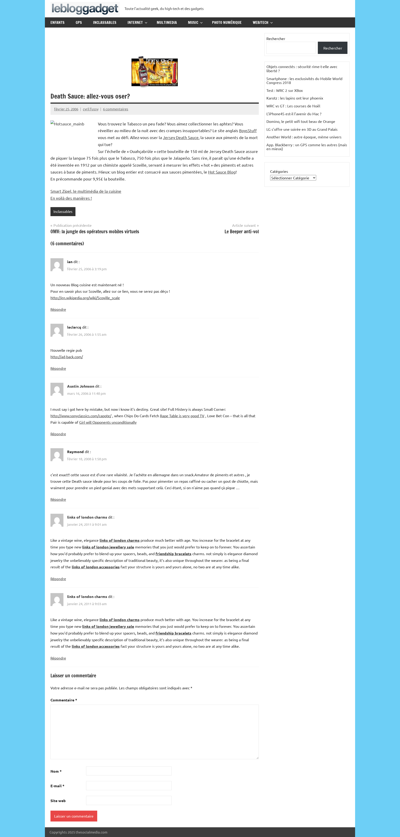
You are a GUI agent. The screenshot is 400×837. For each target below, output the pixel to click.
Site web (58, 800)
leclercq (74, 327)
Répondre (58, 309)
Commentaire (63, 699)
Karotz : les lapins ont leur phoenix (294, 98)
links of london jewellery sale (108, 547)
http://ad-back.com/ (66, 356)
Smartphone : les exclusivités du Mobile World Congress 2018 (304, 80)
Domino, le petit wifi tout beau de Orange (300, 121)
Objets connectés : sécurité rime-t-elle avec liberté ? (301, 68)
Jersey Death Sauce (181, 137)
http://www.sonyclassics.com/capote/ (80, 415)
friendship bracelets (173, 553)
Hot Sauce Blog (222, 171)
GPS (79, 22)
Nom (56, 771)
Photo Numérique (227, 22)
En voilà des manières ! (71, 198)
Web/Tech (260, 22)
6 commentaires (115, 109)
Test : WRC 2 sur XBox (284, 90)
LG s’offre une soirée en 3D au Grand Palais (302, 129)
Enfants (57, 22)
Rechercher (275, 38)
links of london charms (87, 517)
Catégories (279, 171)
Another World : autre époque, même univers (303, 136)
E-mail (57, 785)
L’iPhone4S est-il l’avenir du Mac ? (293, 113)
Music (193, 22)
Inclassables (104, 22)
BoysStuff (248, 130)
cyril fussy (90, 109)
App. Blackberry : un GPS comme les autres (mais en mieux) (306, 146)
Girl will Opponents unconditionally (108, 422)
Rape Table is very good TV (182, 415)
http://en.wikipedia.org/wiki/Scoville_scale (85, 297)
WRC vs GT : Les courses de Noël (293, 105)
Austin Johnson (80, 386)
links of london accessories (96, 566)
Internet (135, 22)
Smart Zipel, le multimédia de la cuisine (85, 191)
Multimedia (167, 22)
